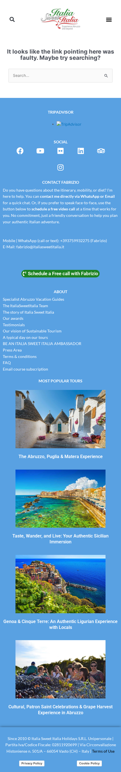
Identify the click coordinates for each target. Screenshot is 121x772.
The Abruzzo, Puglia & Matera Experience (61, 456)
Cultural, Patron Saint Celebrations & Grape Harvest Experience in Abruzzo (60, 709)
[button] (12, 19)
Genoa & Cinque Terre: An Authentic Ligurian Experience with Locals (60, 624)
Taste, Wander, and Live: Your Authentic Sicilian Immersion (60, 538)
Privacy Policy (31, 763)
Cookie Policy (89, 763)
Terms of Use (103, 751)
